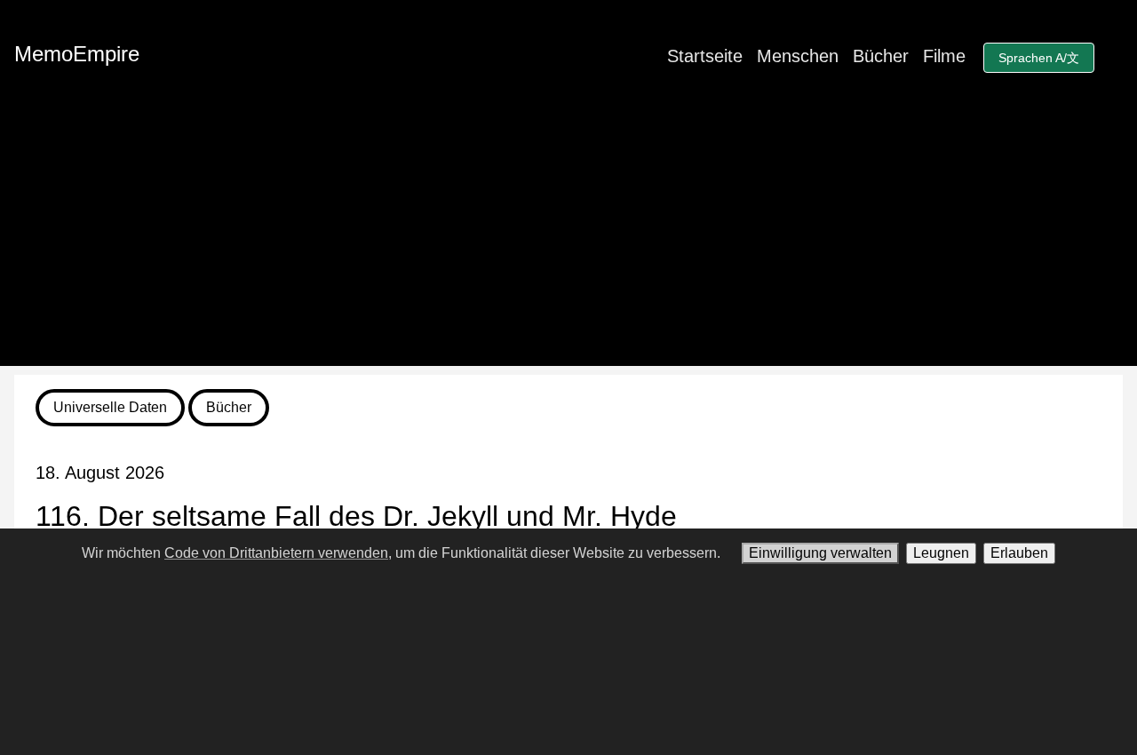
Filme (944, 56)
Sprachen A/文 (1038, 58)
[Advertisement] (568, 241)
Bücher (881, 56)
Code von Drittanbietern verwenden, (278, 552)
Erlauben (1019, 552)
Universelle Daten (110, 407)
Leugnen (941, 552)
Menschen (798, 56)
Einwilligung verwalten (820, 552)
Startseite (705, 56)
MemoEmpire (76, 54)
